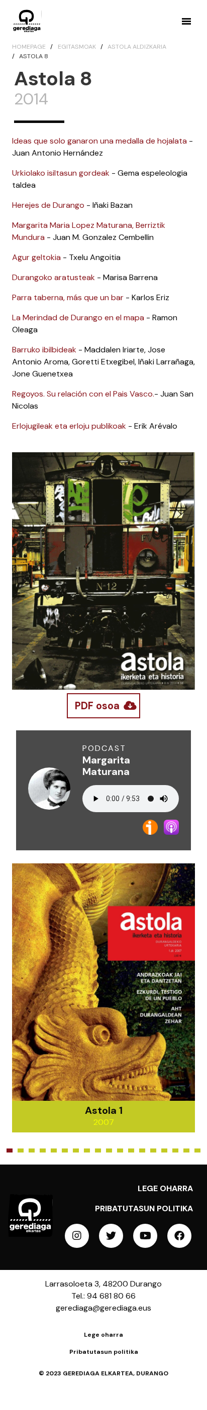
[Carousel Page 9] (98, 1150)
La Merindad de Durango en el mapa (78, 317)
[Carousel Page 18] (197, 1150)
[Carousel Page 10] (109, 1150)
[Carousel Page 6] (65, 1150)
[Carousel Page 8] (87, 1150)
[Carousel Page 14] (153, 1150)
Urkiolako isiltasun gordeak (61, 173)
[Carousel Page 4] (43, 1150)
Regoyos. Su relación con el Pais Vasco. (83, 394)
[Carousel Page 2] (21, 1150)
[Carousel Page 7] (76, 1150)
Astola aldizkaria (137, 47)
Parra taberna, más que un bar (68, 297)
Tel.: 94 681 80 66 (103, 1296)
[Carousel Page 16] (175, 1150)
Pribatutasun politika (144, 1208)
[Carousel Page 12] (131, 1150)
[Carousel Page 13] (142, 1150)
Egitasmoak (77, 47)
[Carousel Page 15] (164, 1150)
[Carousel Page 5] (54, 1150)
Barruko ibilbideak (44, 349)
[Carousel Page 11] (120, 1150)
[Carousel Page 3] (32, 1150)
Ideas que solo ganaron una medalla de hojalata (99, 141)
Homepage (29, 47)
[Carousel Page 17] (186, 1150)
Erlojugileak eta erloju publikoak (69, 426)
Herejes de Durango (48, 205)
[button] (186, 21)
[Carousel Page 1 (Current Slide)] (10, 1150)
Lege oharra (165, 1188)
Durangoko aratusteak (53, 277)
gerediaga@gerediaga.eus (103, 1308)
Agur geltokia (36, 257)
